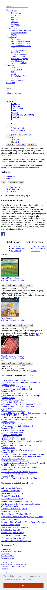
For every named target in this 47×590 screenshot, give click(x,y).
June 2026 (14, 19)
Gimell (13, 74)
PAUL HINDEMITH (14, 415)
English (11, 144)
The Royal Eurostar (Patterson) (13, 538)
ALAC (21, 135)
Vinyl (13, 48)
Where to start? (11, 37)
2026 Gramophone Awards (21, 46)
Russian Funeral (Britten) (10, 525)
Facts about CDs (6, 562)
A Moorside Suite (9, 426)
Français (16, 140)
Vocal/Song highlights (19, 63)
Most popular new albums (20, 41)
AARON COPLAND (14, 393)
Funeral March (8, 413)
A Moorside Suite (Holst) (10, 491)
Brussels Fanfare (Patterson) (12, 493)
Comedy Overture (10, 435)
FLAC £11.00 (15, 325)
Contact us (4, 569)
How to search (5, 549)
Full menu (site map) (13, 93)
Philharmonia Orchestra (32, 404)
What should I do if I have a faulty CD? (13, 564)
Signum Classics (17, 80)
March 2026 (15, 26)
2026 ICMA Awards (18, 50)
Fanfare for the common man (14, 395)
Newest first (15, 246)
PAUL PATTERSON (12, 443)
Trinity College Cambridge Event (23, 30)
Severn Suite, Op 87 (10, 402)
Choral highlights (17, 61)
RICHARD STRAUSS (15, 461)
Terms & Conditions (7, 556)
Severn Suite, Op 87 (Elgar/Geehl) (14, 527)
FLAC (14, 135)
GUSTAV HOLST (13, 424)
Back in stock (16, 39)
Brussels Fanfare (9, 445)
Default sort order (13, 242)
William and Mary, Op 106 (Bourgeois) (16, 541)
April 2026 (15, 24)
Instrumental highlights (19, 59)
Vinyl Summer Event (19, 33)
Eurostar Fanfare (9, 450)
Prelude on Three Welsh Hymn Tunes (17, 478)
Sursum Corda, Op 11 (11, 404)
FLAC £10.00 (16, 285)
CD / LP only (16, 132)
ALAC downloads (18, 130)
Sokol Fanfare (8, 441)
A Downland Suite (10, 432)
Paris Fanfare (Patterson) (10, 519)
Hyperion (14, 67)
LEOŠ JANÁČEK (13, 439)
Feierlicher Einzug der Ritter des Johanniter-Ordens (22, 463)
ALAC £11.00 (27, 325)
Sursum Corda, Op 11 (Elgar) (12, 533)
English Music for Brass (10, 278)
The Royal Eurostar (10, 456)
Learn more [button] (26, 579)
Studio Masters (16, 52)
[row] (23, 278)
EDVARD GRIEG (13, 411)
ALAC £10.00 (27, 285)
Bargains (14, 35)
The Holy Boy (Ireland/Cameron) (14, 535)
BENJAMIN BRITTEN (15, 387)
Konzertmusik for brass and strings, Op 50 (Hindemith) (22, 517)
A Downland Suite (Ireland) (12, 488)
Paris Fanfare (8, 454)
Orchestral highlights (18, 54)
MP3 (8, 126)
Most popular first (18, 248)
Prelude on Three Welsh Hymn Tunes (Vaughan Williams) (23, 522)
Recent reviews (16, 13)
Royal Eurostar (6, 318)
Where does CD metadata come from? (13, 566)
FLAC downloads (17, 128)
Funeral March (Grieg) (10, 511)
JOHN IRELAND (13, 430)
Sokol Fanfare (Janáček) (10, 530)
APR (12, 72)
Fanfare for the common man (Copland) (16, 501)
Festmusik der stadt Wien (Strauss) (14, 509)
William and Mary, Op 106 (13, 382)
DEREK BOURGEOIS (15, 380)
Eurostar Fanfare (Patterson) (12, 499)
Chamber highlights (18, 56)
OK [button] (23, 586)
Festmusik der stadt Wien (12, 467)
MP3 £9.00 (6, 285)
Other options (38, 242)
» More (26, 297)
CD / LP (28, 135)
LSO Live (14, 78)
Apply (13, 123)
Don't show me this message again (16, 196)
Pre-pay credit (5, 554)
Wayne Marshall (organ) (10, 459)
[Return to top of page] (9, 545)
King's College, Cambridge (21, 76)
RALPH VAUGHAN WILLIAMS (19, 472)
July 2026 (14, 17)
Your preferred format (16, 183)
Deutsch (16, 142)
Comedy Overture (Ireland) (11, 496)
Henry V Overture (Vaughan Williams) (16, 514)
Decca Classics (16, 70)
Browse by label (12, 65)
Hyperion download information (11, 551)
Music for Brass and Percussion (13, 356)
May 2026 (14, 22)
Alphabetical (16, 251)
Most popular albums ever (20, 43)
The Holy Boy (8, 437)
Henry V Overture (10, 474)
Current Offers (11, 28)
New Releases (11, 11)
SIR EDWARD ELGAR (15, 400)
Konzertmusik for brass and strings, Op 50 (19, 417)
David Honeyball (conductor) (16, 280)
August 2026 (15, 15)
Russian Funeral (9, 389)
